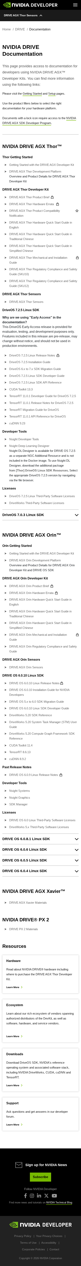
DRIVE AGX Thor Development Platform (35, 171)
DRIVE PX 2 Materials (23, 929)
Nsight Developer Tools (24, 439)
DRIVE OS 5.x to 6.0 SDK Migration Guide (36, 701)
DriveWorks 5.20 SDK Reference (30, 715)
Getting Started (32, 93)
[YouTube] (54, 1195)
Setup (52, 93)
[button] (40, 515)
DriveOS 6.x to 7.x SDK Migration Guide (35, 369)
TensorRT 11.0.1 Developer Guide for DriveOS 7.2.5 (42, 396)
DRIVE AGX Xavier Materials (28, 902)
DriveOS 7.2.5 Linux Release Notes (32, 355)
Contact (54, 1249)
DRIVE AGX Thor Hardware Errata (32, 204)
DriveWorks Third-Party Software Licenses (36, 503)
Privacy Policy (22, 1236)
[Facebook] (25, 1195)
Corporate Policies (33, 1249)
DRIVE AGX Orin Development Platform (35, 560)
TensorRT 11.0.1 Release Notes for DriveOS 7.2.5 (41, 403)
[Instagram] (32, 1195)
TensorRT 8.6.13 (19, 752)
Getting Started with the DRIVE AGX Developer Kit (41, 164)
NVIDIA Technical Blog (59, 1202)
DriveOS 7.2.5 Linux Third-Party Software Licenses (42, 496)
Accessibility (48, 1242)
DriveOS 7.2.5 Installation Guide (29, 362)
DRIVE (20, 29)
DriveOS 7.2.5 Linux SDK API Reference (35, 382)
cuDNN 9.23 (17, 423)
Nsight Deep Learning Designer (29, 446)
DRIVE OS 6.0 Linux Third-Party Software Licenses (42, 820)
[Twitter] (46, 1195)
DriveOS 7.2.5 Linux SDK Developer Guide (36, 375)
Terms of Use (28, 1242)
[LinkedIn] (39, 1195)
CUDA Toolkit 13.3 (21, 389)
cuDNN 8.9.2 (17, 759)
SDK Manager (18, 804)
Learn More (12, 987)
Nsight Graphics (19, 797)
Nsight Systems (19, 790)
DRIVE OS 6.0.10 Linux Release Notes (34, 683)
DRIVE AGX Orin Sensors (26, 667)
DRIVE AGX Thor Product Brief (29, 197)
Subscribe (40, 1177)
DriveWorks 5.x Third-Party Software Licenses (39, 827)
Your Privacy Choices (49, 1236)
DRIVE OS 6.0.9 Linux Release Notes (33, 774)
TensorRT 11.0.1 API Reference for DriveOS (37, 416)
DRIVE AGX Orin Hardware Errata (31, 593)
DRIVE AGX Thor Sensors (21, 15)
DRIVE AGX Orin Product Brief (29, 586)
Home (6, 29)
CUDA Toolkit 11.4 (20, 745)
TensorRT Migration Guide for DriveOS (34, 409)
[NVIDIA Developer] (30, 4)
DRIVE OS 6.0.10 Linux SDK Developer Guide (39, 708)
